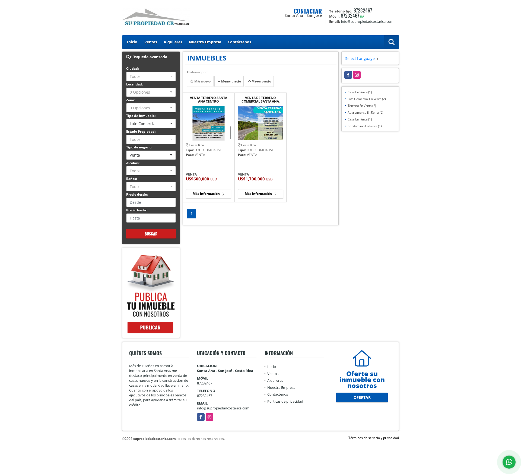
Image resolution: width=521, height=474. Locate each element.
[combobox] (151, 76)
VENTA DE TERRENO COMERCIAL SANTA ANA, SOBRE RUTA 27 (260, 99)
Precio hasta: (136, 210)
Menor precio (231, 81)
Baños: (131, 178)
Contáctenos (239, 41)
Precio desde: (137, 194)
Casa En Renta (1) (360, 119)
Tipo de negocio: (139, 147)
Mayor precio (261, 81)
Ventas (150, 41)
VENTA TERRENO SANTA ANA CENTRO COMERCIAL (208, 99)
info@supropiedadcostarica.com (223, 408)
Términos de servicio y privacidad (373, 437)
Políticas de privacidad (285, 401)
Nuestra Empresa (205, 41)
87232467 (363, 10)
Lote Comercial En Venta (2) (367, 99)
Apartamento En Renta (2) (365, 112)
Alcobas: (132, 163)
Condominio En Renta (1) (365, 126)
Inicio (132, 41)
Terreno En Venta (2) (362, 105)
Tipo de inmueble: (140, 115)
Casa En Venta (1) (360, 92)
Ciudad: (132, 68)
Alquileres (173, 41)
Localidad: (134, 84)
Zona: (130, 100)
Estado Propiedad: (140, 131)
